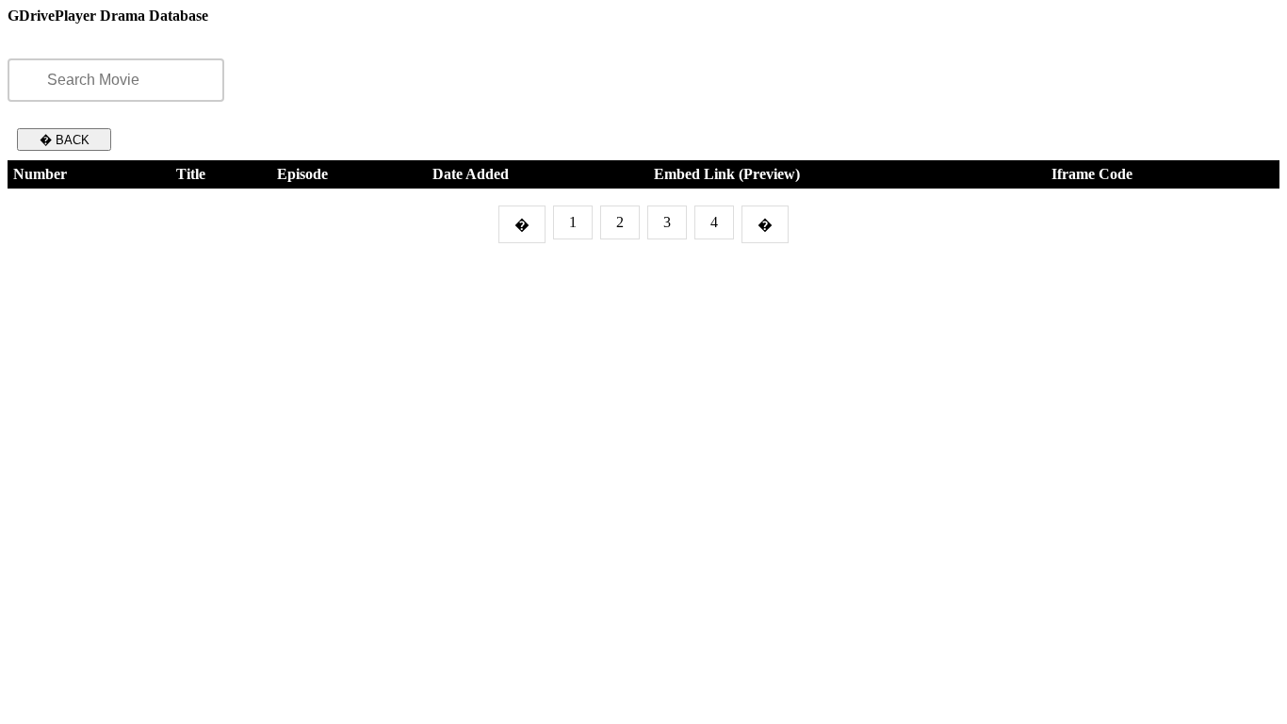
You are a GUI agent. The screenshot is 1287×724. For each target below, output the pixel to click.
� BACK (65, 140)
